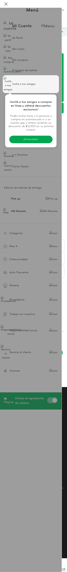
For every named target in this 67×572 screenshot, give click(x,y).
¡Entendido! (30, 139)
